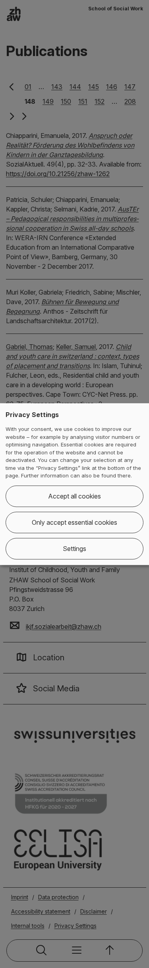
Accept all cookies (74, 496)
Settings (74, 549)
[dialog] (74, 484)
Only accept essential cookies (74, 522)
